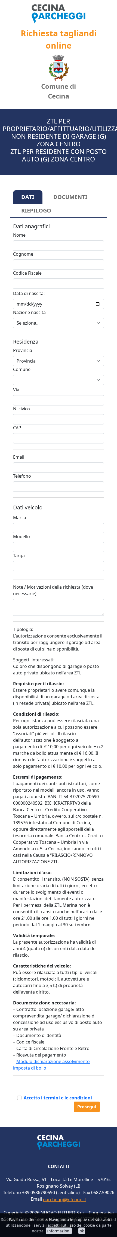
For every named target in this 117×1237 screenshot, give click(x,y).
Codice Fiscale (27, 273)
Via (16, 390)
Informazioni (58, 1230)
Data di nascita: (29, 293)
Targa (19, 556)
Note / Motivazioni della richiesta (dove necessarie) (53, 590)
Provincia (22, 350)
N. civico (21, 409)
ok (82, 1230)
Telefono (22, 476)
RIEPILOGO (36, 210)
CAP (17, 428)
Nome (19, 235)
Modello (21, 537)
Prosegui (86, 1107)
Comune (21, 369)
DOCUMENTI (70, 197)
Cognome (23, 254)
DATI (27, 197)
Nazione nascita (29, 312)
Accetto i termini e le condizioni (58, 1098)
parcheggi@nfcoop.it (64, 1200)
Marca (19, 518)
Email (18, 457)
